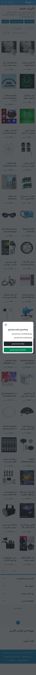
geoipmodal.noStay (18, 344)
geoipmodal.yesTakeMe (18, 350)
